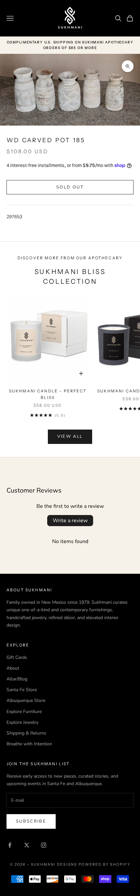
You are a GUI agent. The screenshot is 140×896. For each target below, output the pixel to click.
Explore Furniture (24, 711)
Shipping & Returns (26, 733)
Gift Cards (17, 657)
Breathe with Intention (29, 744)
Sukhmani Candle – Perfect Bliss (48, 394)
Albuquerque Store (26, 700)
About (13, 668)
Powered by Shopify (104, 864)
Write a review (70, 520)
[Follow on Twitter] (26, 845)
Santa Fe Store (22, 690)
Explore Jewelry (22, 722)
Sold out (70, 187)
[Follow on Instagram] (43, 845)
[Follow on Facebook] (10, 845)
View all (70, 436)
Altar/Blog (17, 679)
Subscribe (31, 821)
